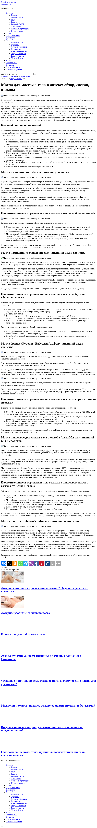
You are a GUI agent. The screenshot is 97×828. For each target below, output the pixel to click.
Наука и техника (18, 31)
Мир (13, 20)
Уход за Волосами (18, 54)
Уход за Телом (17, 58)
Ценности (10, 38)
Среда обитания (13, 35)
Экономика (16, 26)
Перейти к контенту (9, 2)
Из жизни (10, 65)
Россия (14, 22)
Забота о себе (11, 63)
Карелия (14, 15)
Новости (10, 13)
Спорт (8, 33)
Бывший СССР (17, 24)
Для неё (9, 40)
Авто (8, 60)
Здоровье (15, 45)
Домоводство (17, 42)
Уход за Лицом (17, 56)
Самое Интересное (14, 69)
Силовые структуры (20, 29)
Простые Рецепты (19, 51)
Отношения (16, 49)
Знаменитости (17, 17)
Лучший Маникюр (19, 47)
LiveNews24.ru (7, 4)
